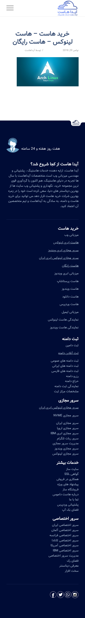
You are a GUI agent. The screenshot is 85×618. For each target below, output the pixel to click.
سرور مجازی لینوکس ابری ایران (59, 258)
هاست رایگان (70, 265)
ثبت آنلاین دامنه (68, 353)
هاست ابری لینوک (68, 242)
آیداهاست (30, 50)
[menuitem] (11, 8)
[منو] (11, 8)
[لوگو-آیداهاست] (50, 8)
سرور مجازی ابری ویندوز (63, 250)
